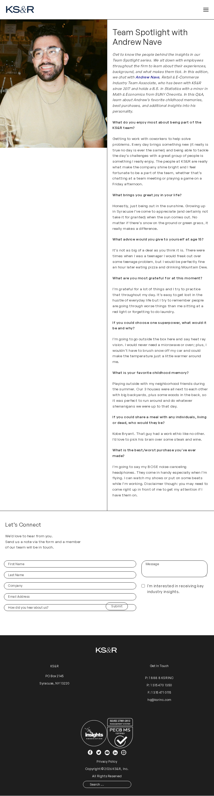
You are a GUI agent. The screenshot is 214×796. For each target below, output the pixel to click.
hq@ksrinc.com (159, 700)
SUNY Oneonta (168, 94)
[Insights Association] (94, 733)
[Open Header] (206, 10)
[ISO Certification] (120, 733)
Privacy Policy (107, 761)
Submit (116, 606)
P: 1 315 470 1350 (159, 685)
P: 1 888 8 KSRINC (159, 678)
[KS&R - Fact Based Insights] (21, 9)
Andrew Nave (147, 77)
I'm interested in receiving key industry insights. (175, 589)
